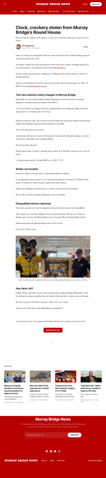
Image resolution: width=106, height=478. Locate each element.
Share (86, 47)
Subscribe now (53, 330)
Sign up (44, 460)
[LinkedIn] (51, 451)
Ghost (99, 460)
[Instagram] (59, 451)
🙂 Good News (54, 11)
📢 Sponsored (83, 11)
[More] (92, 11)
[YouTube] (55, 451)
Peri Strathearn (28, 46)
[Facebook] (47, 451)
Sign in (85, 4)
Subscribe (96, 4)
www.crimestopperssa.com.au (34, 86)
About (22, 11)
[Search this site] (5, 4)
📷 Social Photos (68, 11)
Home (15, 11)
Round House (59, 67)
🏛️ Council (42, 11)
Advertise (31, 11)
